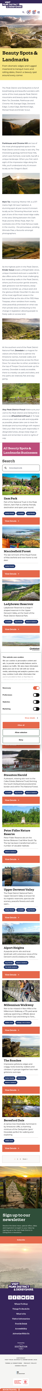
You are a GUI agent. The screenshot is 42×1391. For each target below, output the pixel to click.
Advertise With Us (21, 1333)
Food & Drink (21, 1323)
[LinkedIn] (32, 1297)
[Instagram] (10, 1297)
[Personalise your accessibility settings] (34, 12)
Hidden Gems (9, 1022)
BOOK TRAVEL (10, 1389)
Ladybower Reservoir (18, 604)
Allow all (21, 725)
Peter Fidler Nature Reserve (17, 832)
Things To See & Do (21, 1309)
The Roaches (12, 1060)
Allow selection (21, 732)
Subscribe (21, 1240)
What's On (21, 1314)
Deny (21, 740)
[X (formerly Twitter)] (19, 1297)
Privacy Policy (30, 1363)
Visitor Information (21, 1319)
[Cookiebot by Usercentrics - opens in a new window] (29, 649)
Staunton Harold (15, 775)
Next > (25, 1159)
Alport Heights (14, 948)
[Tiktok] (28, 1297)
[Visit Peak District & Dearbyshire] (12, 4)
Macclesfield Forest (17, 551)
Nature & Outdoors (31, 621)
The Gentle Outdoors (11, 967)
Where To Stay (21, 1304)
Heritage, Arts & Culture (23, 1022)
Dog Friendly (31, 513)
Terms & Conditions (13, 1363)
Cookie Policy (21, 1366)
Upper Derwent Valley (19, 889)
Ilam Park (10, 498)
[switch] (36, 695)
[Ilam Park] (21, 484)
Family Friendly (9, 513)
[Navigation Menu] (39, 12)
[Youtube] (23, 1297)
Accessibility (21, 1328)
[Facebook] (14, 1297)
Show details (30, 718)
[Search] (23, 12)
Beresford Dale (14, 1120)
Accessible (21, 513)
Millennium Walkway (19, 1005)
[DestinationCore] (21, 1346)
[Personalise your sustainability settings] (28, 12)
